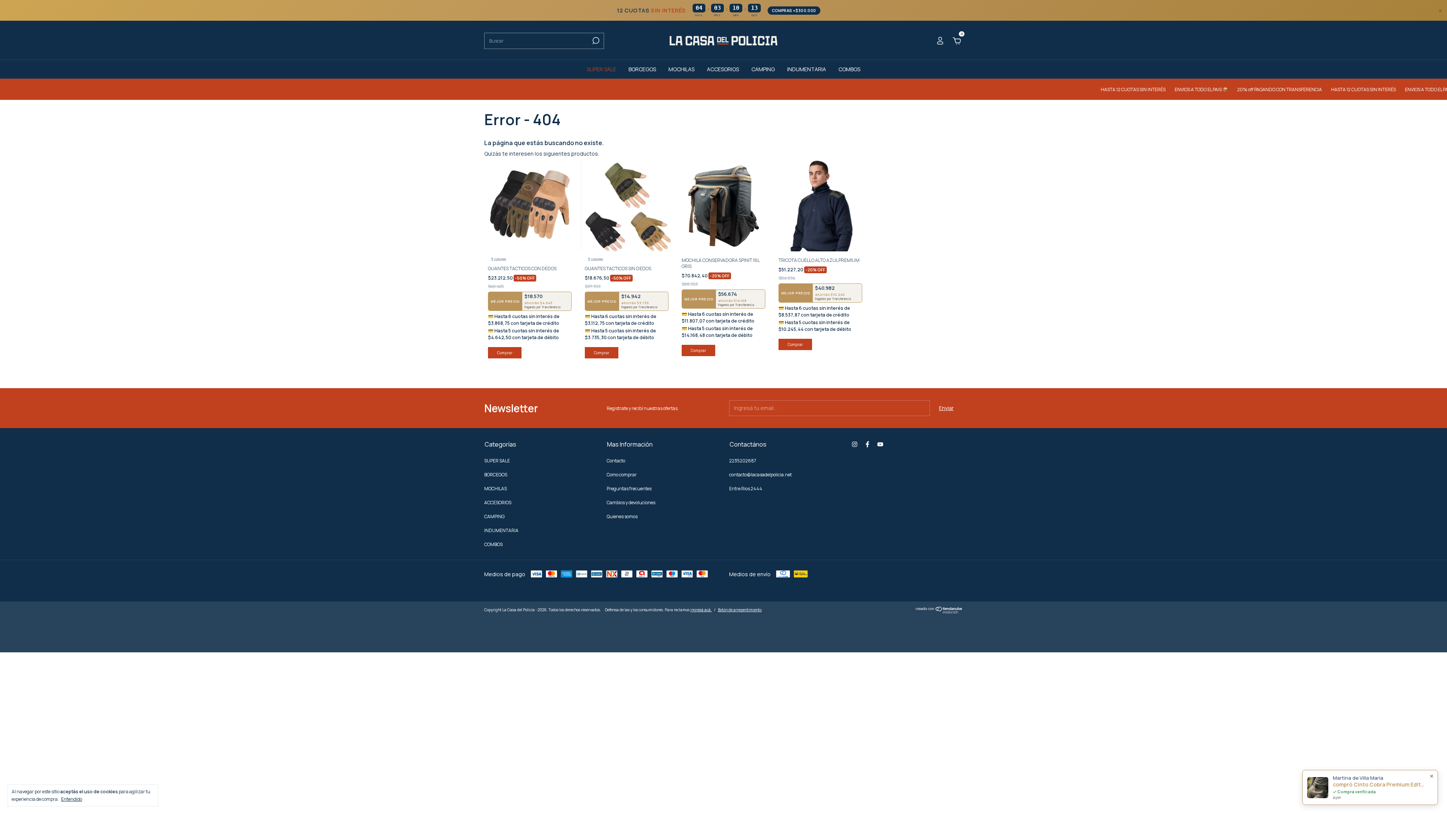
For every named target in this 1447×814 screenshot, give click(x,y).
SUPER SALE (601, 69)
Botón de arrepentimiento (740, 609)
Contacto (616, 460)
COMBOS (849, 69)
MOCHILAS (681, 69)
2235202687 (742, 460)
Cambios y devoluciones (631, 502)
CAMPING (763, 69)
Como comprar (622, 474)
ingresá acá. (701, 609)
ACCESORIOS (723, 69)
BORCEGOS (642, 69)
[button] (723, 11)
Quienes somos (622, 516)
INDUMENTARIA (806, 69)
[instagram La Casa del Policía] (855, 444)
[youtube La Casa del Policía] (880, 444)
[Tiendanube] (939, 611)
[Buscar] (595, 40)
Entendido (71, 799)
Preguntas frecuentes (629, 488)
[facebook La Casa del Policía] (867, 444)
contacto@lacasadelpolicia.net (760, 474)
